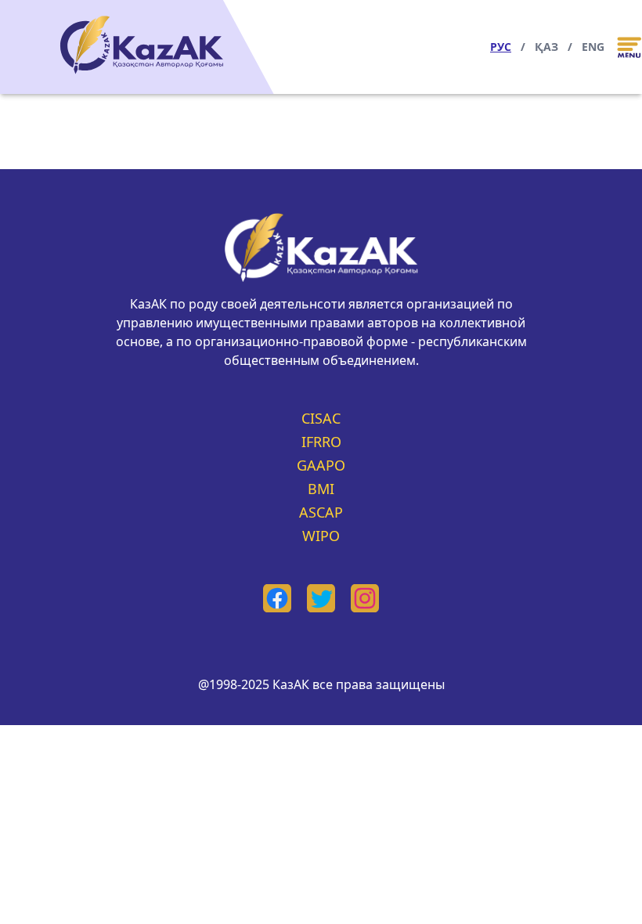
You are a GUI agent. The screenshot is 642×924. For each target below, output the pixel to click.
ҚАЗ (546, 46)
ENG (593, 46)
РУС (500, 46)
